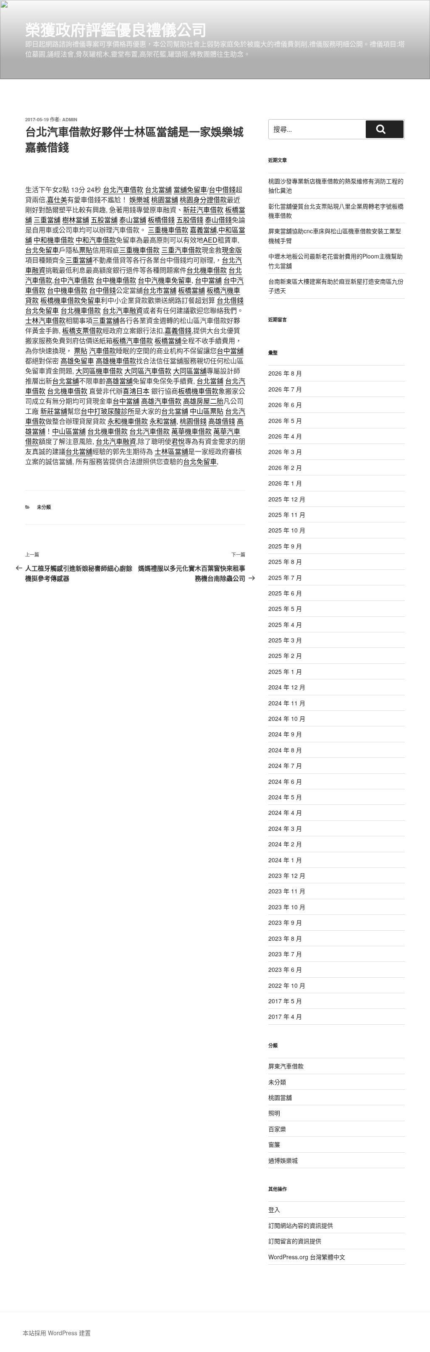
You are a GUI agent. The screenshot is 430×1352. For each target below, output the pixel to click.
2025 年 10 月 (286, 530)
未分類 (44, 507)
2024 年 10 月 (286, 718)
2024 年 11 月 (286, 703)
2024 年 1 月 (285, 860)
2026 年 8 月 (285, 373)
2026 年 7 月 (285, 389)
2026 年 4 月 (285, 436)
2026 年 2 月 (285, 467)
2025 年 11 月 (286, 514)
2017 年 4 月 (285, 1016)
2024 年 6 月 (285, 781)
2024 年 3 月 (285, 828)
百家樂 (277, 1129)
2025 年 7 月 (285, 577)
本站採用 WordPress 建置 (57, 1333)
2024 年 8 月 (285, 750)
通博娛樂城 (283, 1160)
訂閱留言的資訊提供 (294, 1241)
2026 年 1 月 (285, 483)
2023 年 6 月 (285, 969)
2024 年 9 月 (285, 734)
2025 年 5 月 (285, 608)
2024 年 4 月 (285, 812)
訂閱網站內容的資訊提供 (300, 1225)
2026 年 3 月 (285, 451)
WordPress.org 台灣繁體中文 (306, 1257)
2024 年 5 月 (285, 797)
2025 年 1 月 (285, 671)
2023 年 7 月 (285, 954)
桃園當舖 (280, 1097)
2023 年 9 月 (285, 922)
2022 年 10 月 (286, 985)
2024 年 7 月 (285, 765)
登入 (274, 1209)
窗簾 (274, 1144)
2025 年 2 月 (285, 655)
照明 (274, 1113)
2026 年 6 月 (285, 404)
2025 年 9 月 (285, 546)
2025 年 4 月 (285, 624)
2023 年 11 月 (286, 891)
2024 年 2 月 (285, 844)
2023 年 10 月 (286, 907)
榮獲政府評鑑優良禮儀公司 (116, 29)
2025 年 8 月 (285, 561)
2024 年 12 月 (286, 687)
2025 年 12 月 (286, 499)
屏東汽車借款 (286, 1066)
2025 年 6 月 (285, 593)
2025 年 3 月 (285, 640)
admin (69, 119)
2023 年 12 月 (286, 875)
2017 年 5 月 (285, 1001)
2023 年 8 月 (285, 938)
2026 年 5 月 (285, 420)
